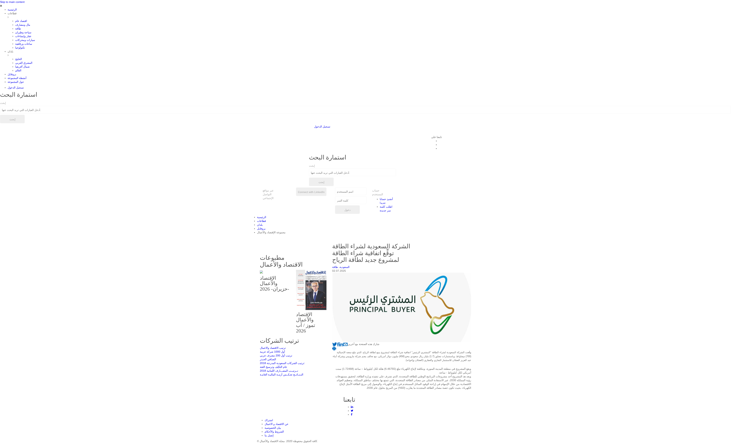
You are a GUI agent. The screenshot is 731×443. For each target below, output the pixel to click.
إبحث (3, 102)
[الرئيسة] (399, 129)
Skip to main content (12, 1)
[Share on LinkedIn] (341, 344)
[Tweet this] (334, 344)
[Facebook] (351, 414)
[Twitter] (352, 410)
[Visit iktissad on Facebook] (338, 344)
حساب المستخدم (375, 192)
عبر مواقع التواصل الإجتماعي (268, 194)
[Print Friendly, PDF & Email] (334, 348)
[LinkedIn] (352, 406)
